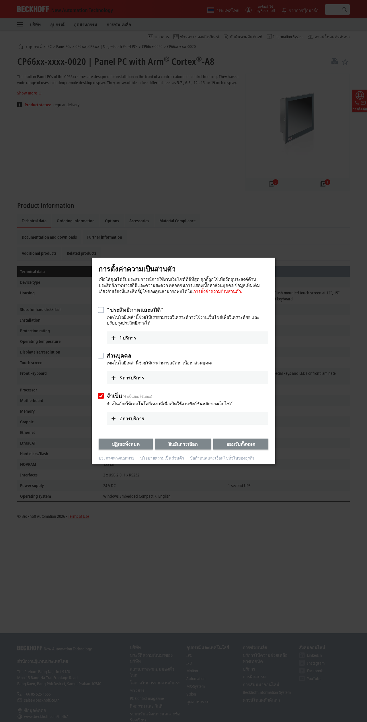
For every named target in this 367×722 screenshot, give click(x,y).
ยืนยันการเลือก (183, 444)
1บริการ (128, 338)
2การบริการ (132, 418)
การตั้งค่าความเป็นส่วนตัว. (217, 291)
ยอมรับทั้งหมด (241, 444)
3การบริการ (132, 377)
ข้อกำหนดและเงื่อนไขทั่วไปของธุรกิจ (222, 458)
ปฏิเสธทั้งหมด (126, 444)
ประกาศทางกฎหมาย (116, 458)
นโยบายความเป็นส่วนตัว (162, 458)
